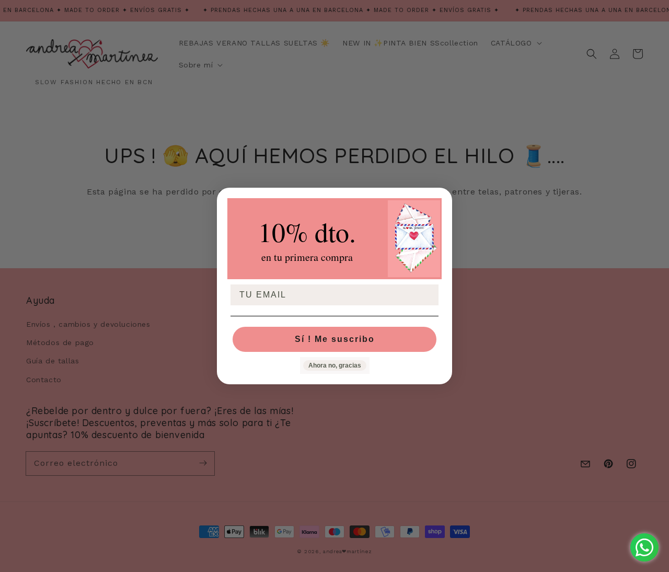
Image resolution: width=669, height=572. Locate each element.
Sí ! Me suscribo (335, 339)
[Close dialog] (440, 199)
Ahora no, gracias (334, 365)
